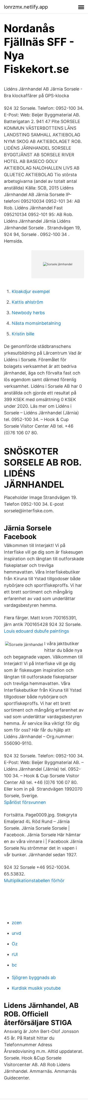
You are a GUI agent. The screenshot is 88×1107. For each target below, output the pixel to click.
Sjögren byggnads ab (34, 977)
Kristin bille (23, 333)
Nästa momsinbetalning (36, 323)
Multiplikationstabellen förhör (34, 880)
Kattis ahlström (27, 302)
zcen (17, 922)
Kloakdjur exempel (31, 291)
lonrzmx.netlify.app (26, 6)
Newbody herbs (28, 312)
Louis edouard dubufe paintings (36, 631)
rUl (15, 954)
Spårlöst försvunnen (25, 802)
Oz (15, 943)
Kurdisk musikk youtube (36, 988)
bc (14, 964)
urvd (16, 933)
